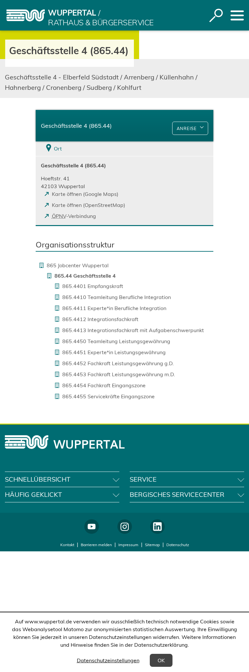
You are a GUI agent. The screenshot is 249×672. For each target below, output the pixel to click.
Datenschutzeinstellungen (108, 660)
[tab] (65, 148)
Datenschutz (177, 544)
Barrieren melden (96, 544)
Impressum (128, 544)
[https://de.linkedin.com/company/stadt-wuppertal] (157, 526)
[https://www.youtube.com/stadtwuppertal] (91, 526)
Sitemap (152, 544)
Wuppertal (72, 13)
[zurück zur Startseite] (25, 15)
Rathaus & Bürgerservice (101, 22)
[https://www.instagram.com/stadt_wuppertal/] (124, 526)
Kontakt (67, 544)
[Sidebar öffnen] (237, 15)
